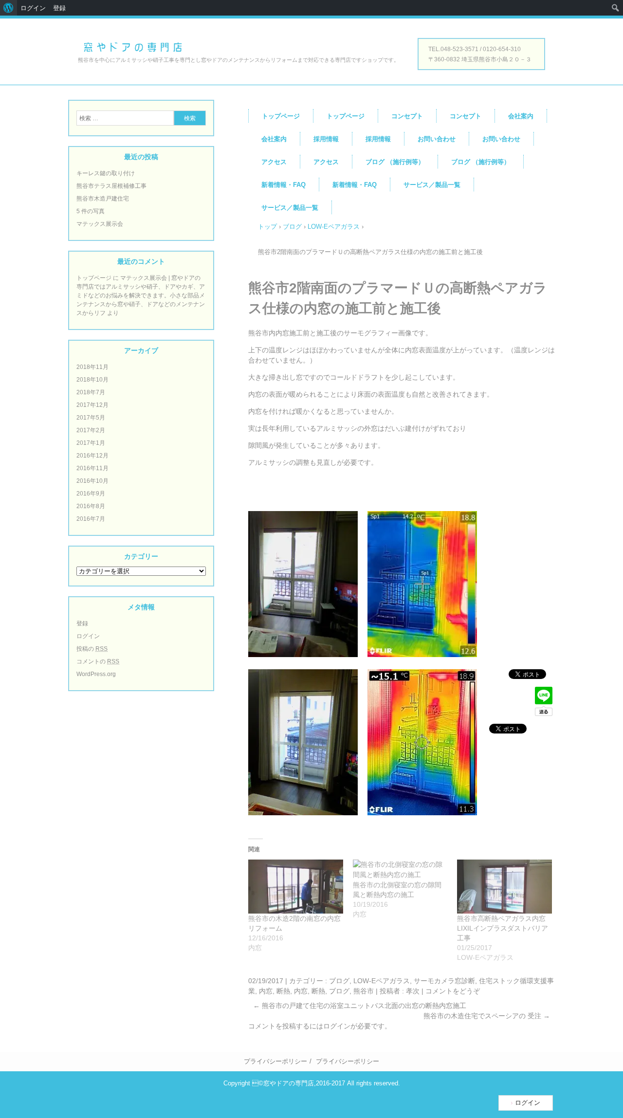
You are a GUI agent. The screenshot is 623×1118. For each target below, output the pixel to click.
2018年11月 (92, 367)
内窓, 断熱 (309, 991)
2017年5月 (90, 417)
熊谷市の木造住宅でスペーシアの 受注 (486, 1016)
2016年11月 (92, 468)
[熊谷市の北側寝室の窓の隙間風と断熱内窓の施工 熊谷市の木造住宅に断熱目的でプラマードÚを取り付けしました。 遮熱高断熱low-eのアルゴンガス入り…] (400, 870)
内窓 (266, 991)
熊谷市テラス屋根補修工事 (111, 186)
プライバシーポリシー (275, 1061)
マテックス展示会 (99, 223)
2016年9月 (90, 493)
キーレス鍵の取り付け (105, 173)
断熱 (283, 991)
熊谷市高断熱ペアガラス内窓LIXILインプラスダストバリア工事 (502, 928)
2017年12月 (92, 405)
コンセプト (407, 116)
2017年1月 (90, 443)
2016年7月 (90, 518)
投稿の (92, 648)
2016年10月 (92, 480)
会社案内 (520, 116)
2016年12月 (92, 455)
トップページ (281, 116)
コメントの (97, 661)
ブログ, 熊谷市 (351, 991)
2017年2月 (90, 430)
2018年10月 (92, 379)
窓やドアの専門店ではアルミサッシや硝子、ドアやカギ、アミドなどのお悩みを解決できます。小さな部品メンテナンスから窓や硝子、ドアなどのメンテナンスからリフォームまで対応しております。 (132, 47)
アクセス (274, 161)
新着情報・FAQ (283, 184)
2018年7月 (90, 392)
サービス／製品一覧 (431, 184)
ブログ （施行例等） (395, 161)
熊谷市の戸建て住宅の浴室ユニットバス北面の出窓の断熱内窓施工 (359, 1005)
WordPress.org (96, 674)
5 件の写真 (90, 211)
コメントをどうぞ (452, 991)
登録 (82, 623)
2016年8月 (90, 506)
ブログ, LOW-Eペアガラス (369, 981)
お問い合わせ (437, 139)
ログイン (336, 1026)
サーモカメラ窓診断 (444, 981)
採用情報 (326, 139)
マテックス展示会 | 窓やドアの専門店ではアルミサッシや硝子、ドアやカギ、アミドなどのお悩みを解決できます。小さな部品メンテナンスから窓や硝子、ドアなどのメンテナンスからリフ (140, 295)
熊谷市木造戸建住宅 (102, 198)
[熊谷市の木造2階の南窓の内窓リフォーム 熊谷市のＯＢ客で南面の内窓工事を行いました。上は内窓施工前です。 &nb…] (295, 887)
